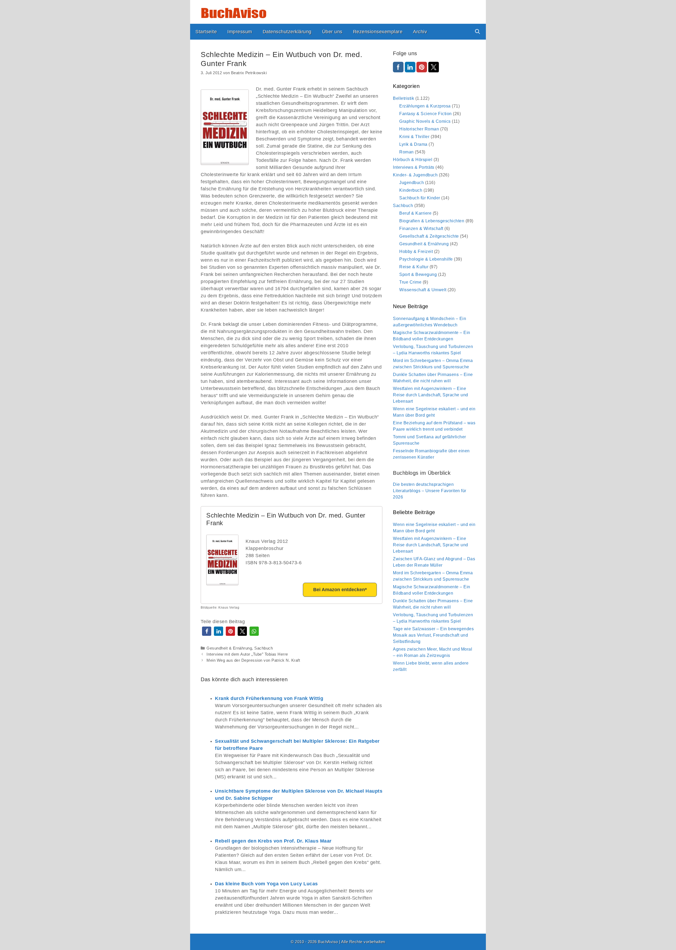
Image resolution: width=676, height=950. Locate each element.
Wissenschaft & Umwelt (423, 290)
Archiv (420, 31)
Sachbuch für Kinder (419, 198)
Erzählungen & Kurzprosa (425, 106)
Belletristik (403, 98)
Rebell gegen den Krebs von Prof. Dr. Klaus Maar (273, 841)
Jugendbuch (411, 182)
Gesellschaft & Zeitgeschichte (429, 236)
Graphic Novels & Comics (425, 121)
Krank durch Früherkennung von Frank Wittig (269, 698)
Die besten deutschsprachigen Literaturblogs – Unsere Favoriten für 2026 (429, 490)
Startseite (206, 31)
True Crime (410, 282)
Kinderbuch (410, 190)
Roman (406, 152)
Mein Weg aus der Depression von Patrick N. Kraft (253, 660)
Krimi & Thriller (414, 136)
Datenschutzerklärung (287, 31)
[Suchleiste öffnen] (477, 32)
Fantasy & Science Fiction (425, 113)
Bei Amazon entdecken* (340, 589)
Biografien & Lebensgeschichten (431, 221)
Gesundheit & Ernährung (229, 648)
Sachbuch (263, 648)
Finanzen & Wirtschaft (421, 228)
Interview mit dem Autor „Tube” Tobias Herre (247, 654)
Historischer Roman (419, 129)
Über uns (332, 31)
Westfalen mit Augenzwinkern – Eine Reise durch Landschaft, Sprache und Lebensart (430, 394)
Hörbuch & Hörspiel (412, 159)
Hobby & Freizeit (416, 251)
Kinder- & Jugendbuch (415, 175)
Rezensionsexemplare (378, 31)
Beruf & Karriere (415, 213)
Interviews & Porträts (413, 167)
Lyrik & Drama (413, 144)
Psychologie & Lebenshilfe (426, 259)
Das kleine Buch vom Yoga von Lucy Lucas (266, 883)
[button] (206, 631)
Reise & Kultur (413, 267)
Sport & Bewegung (418, 274)
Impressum (239, 31)
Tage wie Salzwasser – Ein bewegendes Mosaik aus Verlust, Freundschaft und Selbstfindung (433, 635)
